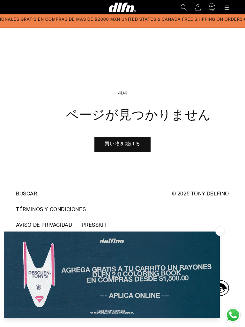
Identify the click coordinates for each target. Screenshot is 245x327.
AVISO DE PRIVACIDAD (44, 225)
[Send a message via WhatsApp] (233, 315)
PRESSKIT (94, 225)
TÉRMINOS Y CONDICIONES (51, 210)
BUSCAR (26, 194)
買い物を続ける (122, 144)
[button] (184, 7)
